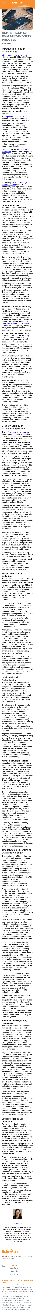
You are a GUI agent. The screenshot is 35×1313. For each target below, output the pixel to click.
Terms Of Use (14, 1274)
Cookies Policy (14, 1271)
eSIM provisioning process (15, 432)
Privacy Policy (14, 1268)
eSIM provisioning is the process (14, 55)
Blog (3, 1266)
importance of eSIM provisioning (17, 117)
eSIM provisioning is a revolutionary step (15, 184)
